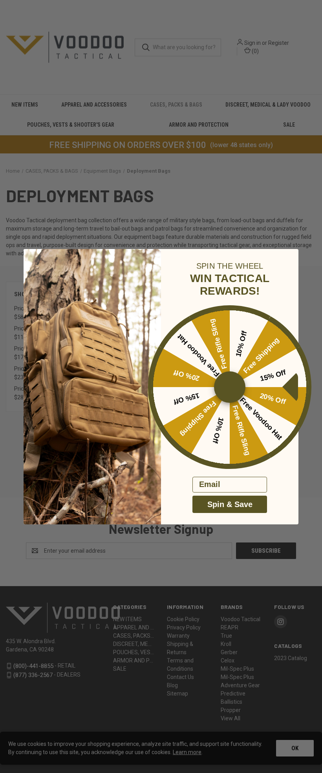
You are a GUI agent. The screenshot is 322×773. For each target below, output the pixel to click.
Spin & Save (229, 504)
